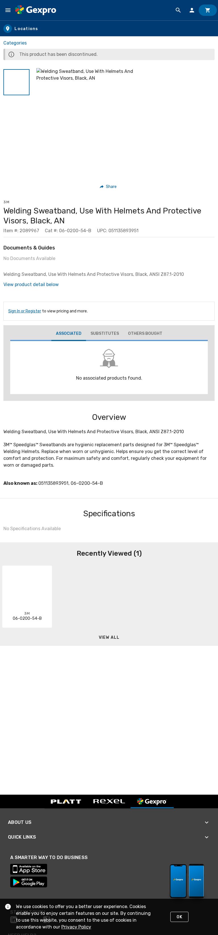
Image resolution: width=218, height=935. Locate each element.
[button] (16, 82)
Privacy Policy (76, 927)
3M (6, 202)
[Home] (35, 10)
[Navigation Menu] (8, 10)
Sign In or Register (24, 311)
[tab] (68, 334)
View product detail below (31, 284)
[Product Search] (178, 10)
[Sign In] (192, 10)
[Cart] (208, 10)
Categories (15, 43)
